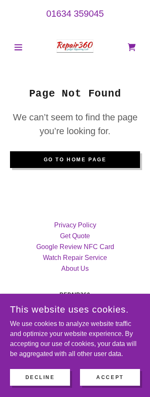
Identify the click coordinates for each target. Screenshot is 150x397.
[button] (20, 47)
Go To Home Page (75, 160)
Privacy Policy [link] (75, 225)
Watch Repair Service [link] (75, 257)
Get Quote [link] (75, 235)
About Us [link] (75, 268)
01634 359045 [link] (75, 13)
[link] (74, 47)
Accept (109, 377)
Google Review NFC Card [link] (75, 246)
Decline (40, 377)
